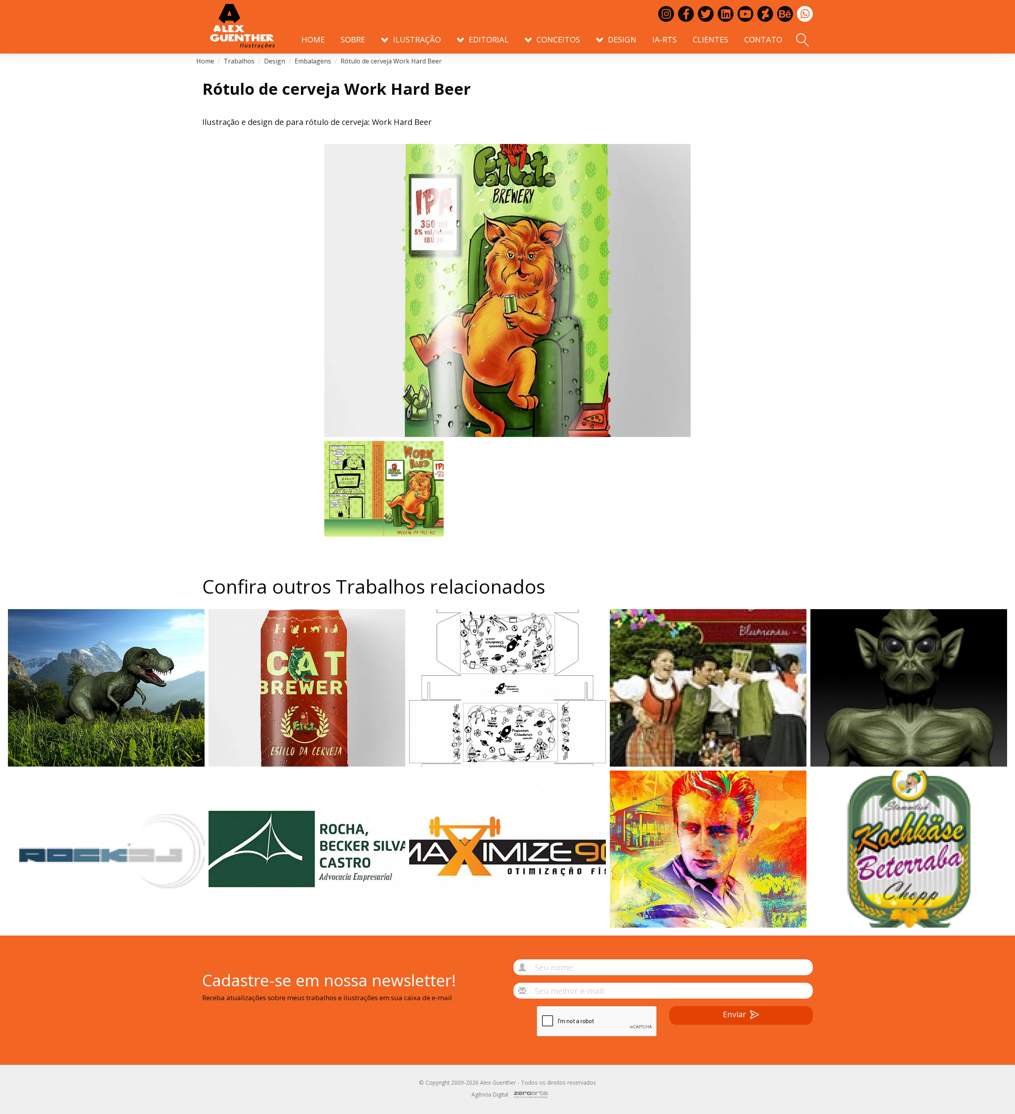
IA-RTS (664, 39)
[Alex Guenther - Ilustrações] (242, 27)
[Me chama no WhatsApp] (805, 14)
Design (274, 61)
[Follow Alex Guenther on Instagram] (666, 14)
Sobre (353, 39)
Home (313, 39)
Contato (763, 39)
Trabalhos (239, 61)
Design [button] (622, 39)
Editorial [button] (489, 39)
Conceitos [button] (558, 39)
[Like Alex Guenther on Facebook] (686, 14)
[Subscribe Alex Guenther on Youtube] (745, 14)
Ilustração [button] (417, 39)
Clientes (710, 39)
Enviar (734, 1014)
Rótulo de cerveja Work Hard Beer (391, 61)
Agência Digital (489, 1094)
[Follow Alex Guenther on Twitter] (706, 14)
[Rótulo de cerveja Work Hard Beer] (507, 290)
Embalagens (313, 61)
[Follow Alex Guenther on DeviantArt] (765, 14)
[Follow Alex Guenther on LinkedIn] (725, 14)
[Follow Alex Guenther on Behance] (785, 14)
